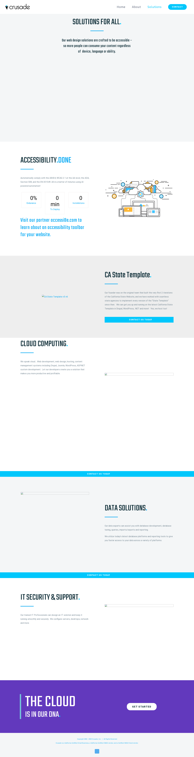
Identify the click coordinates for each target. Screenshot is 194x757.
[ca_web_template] (55, 296)
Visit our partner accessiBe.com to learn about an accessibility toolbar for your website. (52, 227)
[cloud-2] (139, 606)
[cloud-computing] (139, 179)
